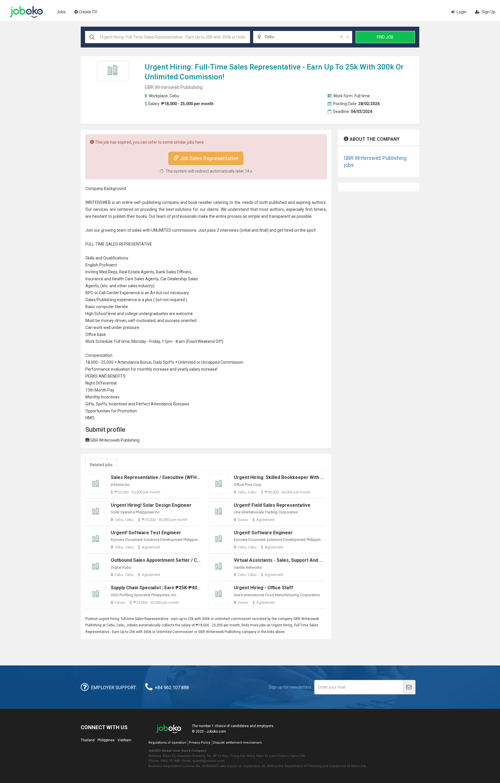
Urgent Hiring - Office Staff (263, 587)
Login (461, 12)
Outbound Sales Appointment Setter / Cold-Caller (164, 560)
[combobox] (302, 37)
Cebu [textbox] (303, 36)
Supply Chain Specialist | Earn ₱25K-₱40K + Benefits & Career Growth (186, 587)
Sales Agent (145, 279)
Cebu (174, 96)
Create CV (88, 12)
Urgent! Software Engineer (263, 532)
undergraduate (152, 313)
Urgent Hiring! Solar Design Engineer (151, 505)
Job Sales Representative (208, 158)
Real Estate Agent (135, 272)
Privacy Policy (199, 742)
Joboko (26, 12)
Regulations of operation (167, 742)
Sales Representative (265, 67)
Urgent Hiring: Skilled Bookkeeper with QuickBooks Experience (303, 477)
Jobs (61, 12)
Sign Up (488, 12)
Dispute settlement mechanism (237, 742)
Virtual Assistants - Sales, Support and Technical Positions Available (308, 560)
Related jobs (101, 464)
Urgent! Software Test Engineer (146, 532)
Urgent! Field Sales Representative (272, 505)
